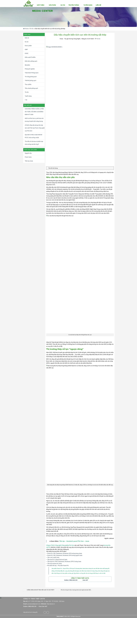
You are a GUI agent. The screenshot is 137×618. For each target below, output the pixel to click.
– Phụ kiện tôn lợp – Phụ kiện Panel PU (57, 565)
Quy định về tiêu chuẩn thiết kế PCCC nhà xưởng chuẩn (33, 136)
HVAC (26, 53)
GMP (26, 49)
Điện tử (27, 38)
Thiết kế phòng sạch (30, 80)
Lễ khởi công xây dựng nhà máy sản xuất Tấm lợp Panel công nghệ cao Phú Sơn (35, 127)
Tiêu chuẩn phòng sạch (31, 88)
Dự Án (63, 5)
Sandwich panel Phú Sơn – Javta (74, 541)
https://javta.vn (51, 604)
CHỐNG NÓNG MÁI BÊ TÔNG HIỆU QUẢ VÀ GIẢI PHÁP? (40, 589)
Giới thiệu (40, 5)
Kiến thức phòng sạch (31, 61)
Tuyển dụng (88, 5)
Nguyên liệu (28, 153)
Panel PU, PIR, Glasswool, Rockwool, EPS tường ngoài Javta (64, 555)
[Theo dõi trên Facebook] (45, 612)
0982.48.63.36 (32, 606)
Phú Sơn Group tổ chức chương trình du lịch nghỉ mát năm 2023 (76, 589)
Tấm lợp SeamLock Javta (54, 563)
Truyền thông (73, 5)
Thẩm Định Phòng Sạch (31, 72)
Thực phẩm (28, 84)
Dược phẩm (28, 45)
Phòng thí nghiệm (30, 69)
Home (26, 28)
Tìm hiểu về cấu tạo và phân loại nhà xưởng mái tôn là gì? (34, 143)
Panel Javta (28, 157)
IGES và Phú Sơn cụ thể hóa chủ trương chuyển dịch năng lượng (34, 120)
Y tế (26, 100)
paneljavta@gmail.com (33, 604)
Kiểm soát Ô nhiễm (30, 57)
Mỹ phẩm (27, 65)
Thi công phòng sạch (31, 76)
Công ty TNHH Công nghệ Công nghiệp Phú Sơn (60, 545)
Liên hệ (98, 5)
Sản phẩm (52, 5)
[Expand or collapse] (112, 168)
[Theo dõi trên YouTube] (47, 612)
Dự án (26, 41)
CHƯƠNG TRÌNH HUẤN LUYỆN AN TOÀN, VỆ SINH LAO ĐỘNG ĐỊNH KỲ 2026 (34, 111)
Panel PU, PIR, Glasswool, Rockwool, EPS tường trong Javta (64, 553)
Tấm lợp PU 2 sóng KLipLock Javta (57, 559)
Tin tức (32, 28)
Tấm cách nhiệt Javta (53, 557)
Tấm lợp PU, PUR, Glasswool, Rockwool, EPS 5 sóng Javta (64, 561)
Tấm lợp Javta (29, 161)
